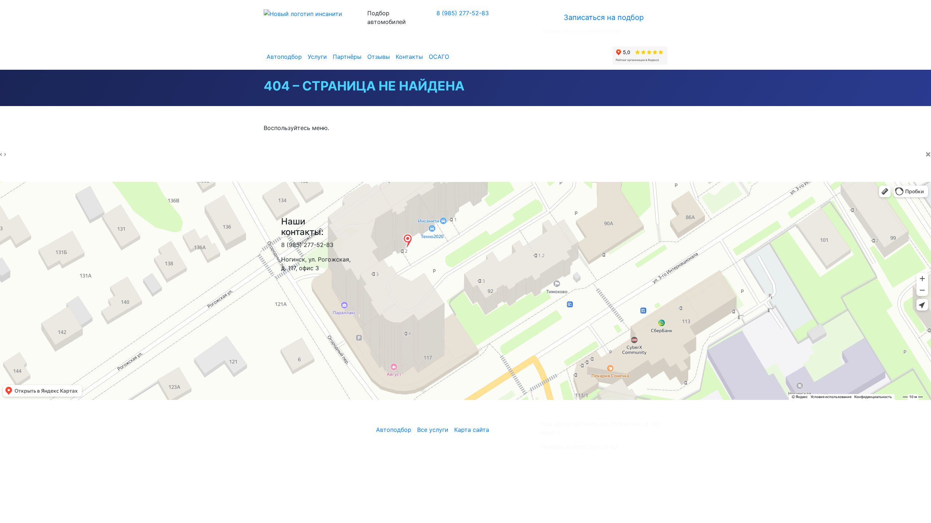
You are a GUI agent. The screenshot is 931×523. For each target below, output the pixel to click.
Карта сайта (471, 429)
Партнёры (347, 56)
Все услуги (432, 429)
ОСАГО (439, 56)
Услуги (317, 56)
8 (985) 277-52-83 (462, 13)
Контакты (409, 56)
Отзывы (378, 56)
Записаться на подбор (604, 17)
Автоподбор (284, 56)
